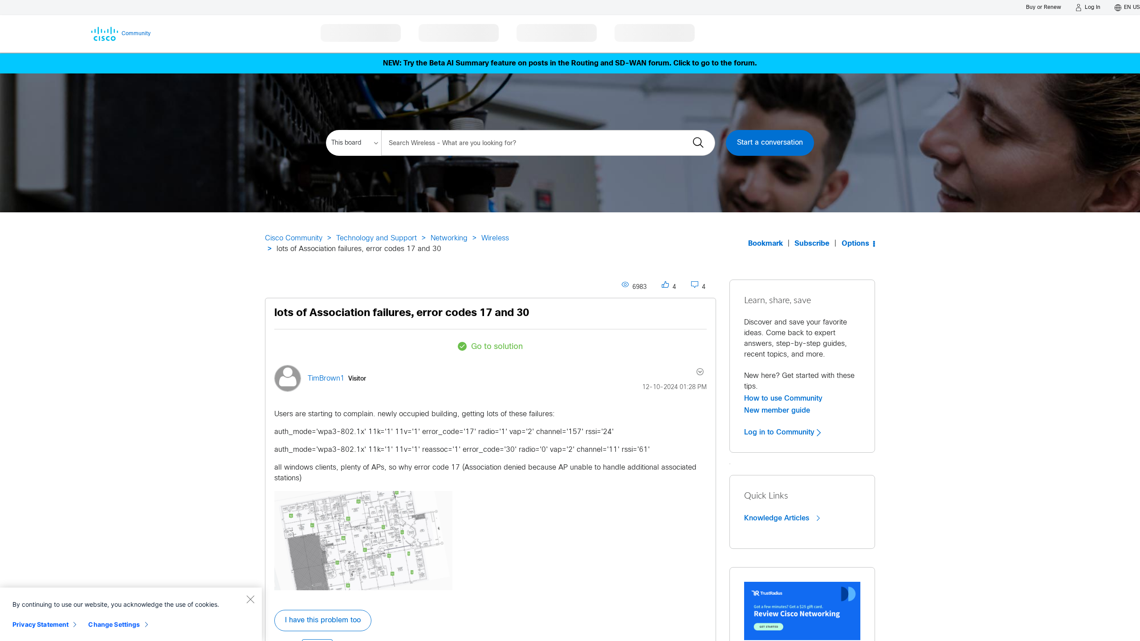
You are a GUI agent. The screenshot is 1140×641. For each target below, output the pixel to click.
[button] (363, 540)
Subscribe (812, 243)
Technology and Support (376, 238)
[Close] (250, 599)
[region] (131, 614)
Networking (449, 238)
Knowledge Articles (777, 518)
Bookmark (765, 243)
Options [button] (855, 243)
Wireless (495, 238)
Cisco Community (293, 238)
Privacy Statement (40, 624)
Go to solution (497, 347)
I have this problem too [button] (323, 620)
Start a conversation (770, 142)
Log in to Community (780, 432)
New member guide (777, 410)
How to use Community (783, 398)
